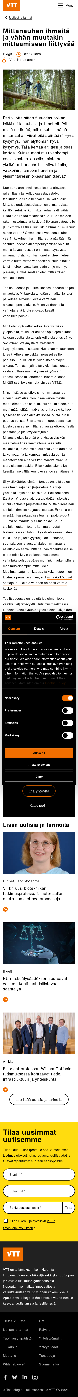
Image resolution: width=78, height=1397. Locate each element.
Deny (39, 776)
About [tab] (64, 628)
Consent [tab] (14, 628)
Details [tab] (39, 628)
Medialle (9, 1355)
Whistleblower (14, 1364)
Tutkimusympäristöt (18, 1338)
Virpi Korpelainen (22, 59)
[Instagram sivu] (35, 1379)
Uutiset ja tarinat (15, 1329)
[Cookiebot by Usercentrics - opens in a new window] (56, 617)
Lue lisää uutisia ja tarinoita (39, 1099)
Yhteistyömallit (50, 1338)
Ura (42, 1321)
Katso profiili (39, 805)
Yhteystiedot (48, 1347)
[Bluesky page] (14, 1379)
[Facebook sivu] (5, 1378)
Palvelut (45, 1329)
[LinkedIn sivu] (24, 1378)
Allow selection (39, 765)
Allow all (39, 753)
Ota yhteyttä (39, 790)
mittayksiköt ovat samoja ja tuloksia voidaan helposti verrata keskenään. (37, 583)
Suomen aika (49, 1364)
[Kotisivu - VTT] (11, 5)
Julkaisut (10, 1347)
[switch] (67, 710)
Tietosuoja (47, 1355)
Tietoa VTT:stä (14, 1321)
